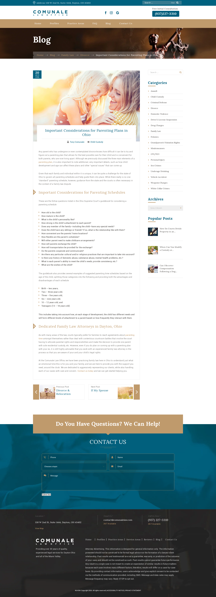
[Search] (181, 72)
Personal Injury (158, 160)
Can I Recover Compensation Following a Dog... (168, 268)
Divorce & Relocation (63, 392)
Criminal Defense (159, 102)
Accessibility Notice (115, 590)
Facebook (105, 12)
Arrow (36, 392)
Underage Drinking (160, 171)
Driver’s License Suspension (164, 119)
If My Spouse (99, 390)
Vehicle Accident (159, 177)
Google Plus (117, 12)
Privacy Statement (133, 590)
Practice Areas (75, 23)
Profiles (54, 23)
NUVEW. (78, 590)
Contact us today (86, 371)
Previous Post (62, 387)
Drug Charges (157, 125)
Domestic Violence (159, 114)
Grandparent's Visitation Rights (165, 142)
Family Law (156, 131)
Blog (108, 23)
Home (37, 23)
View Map (39, 528)
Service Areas (133, 539)
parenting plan (45, 162)
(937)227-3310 (166, 14)
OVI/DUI (155, 154)
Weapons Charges (159, 182)
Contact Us (125, 23)
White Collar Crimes (160, 188)
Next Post (95, 387)
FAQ (94, 23)
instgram (111, 12)
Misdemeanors (157, 148)
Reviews (148, 539)
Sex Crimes (156, 165)
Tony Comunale (77, 142)
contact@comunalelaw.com (118, 519)
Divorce (154, 108)
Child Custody (96, 142)
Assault (154, 91)
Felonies (154, 137)
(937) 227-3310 (158, 520)
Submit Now (46, 495)
